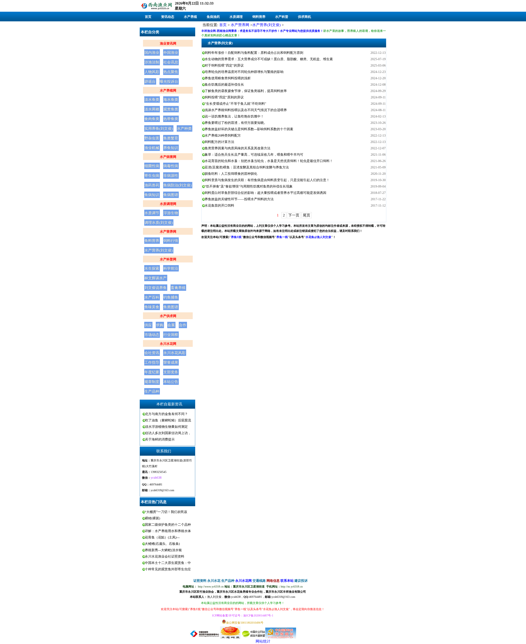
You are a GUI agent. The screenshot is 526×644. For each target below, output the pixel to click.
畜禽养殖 (178, 288)
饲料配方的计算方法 (219, 142)
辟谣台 (150, 81)
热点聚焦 (170, 72)
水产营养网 (168, 231)
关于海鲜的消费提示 (160, 439)
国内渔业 (151, 53)
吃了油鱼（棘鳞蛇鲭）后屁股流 (168, 420)
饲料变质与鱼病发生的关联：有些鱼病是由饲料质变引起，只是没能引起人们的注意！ (267, 180)
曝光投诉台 (169, 81)
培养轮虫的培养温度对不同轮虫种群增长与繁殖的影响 (244, 72)
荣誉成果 (170, 362)
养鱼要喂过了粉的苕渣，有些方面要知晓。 (236, 122)
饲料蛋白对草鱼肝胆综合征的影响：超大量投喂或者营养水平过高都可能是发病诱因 (265, 192)
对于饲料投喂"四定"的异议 (224, 65)
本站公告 (170, 382)
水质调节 (151, 213)
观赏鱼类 (170, 109)
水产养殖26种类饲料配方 (223, 135)
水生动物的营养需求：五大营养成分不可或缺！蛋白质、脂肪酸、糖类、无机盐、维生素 (269, 59)
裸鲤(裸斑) (152, 518)
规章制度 (151, 382)
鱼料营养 (151, 241)
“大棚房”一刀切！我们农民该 (166, 512)
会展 (171, 325)
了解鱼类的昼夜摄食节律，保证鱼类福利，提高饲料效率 (246, 91)
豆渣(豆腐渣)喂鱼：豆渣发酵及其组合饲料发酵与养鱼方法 (247, 167)
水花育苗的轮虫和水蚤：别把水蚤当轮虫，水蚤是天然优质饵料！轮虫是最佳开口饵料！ (269, 161)
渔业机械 (151, 148)
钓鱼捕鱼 (170, 297)
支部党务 (170, 372)
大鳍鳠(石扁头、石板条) (162, 543)
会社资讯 (151, 353)
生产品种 (151, 391)
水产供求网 (168, 316)
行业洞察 (170, 335)
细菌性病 (151, 166)
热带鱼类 (170, 119)
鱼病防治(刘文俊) (177, 185)
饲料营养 (258, 16)
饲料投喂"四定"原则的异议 (224, 97)
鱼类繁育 (170, 138)
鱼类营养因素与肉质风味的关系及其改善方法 (237, 148)
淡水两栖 (151, 109)
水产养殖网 (168, 90)
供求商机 (304, 16)
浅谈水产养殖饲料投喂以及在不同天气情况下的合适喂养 (246, 110)
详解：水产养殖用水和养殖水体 (168, 531)
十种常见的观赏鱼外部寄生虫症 (168, 569)
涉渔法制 (151, 62)
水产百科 (151, 297)
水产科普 (281, 16)
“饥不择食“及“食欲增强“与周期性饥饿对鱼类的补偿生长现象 (249, 186)
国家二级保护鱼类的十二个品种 (168, 524)
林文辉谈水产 (155, 278)
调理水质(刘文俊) (158, 223)
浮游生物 (170, 213)
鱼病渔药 (213, 16)
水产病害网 (168, 157)
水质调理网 (168, 204)
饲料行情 (170, 241)
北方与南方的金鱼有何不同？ (166, 414)
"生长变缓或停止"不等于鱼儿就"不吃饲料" (235, 103)
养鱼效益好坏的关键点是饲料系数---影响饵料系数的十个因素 (249, 129)
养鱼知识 (170, 148)
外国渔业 (170, 53)
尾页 (306, 215)
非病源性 (170, 176)
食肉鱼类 (151, 119)
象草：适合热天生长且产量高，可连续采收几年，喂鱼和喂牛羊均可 (254, 154)
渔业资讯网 (168, 43)
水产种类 (184, 128)
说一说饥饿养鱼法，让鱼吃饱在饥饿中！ (234, 116)
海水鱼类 (170, 100)
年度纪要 (151, 372)
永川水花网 (168, 343)
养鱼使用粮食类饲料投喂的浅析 (228, 78)
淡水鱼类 (151, 100)
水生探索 (151, 268)
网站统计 (263, 641)
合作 (182, 325)
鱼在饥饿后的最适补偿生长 (224, 84)
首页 (148, 16)
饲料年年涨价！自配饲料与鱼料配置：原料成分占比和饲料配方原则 (254, 52)
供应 (148, 325)
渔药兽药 (151, 185)
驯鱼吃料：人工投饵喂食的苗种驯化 (231, 173)
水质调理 (236, 16)
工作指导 (151, 362)
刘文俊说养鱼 (155, 288)
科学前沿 (170, 268)
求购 (159, 325)
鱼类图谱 (170, 307)
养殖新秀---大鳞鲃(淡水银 (163, 550)
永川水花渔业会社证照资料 (164, 556)
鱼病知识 (151, 195)
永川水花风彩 (174, 353)
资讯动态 (167, 16)
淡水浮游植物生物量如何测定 (166, 426)
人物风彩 (151, 72)
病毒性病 (170, 166)
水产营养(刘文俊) (158, 250)
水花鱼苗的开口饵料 (219, 205)
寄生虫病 (151, 176)
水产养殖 (190, 16)
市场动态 (151, 335)
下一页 (293, 215)
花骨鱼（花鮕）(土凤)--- (162, 537)
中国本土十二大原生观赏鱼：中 (168, 563)
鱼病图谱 (170, 195)
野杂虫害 (151, 138)
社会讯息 (170, 62)
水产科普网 (168, 259)
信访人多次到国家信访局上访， (168, 433)
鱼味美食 (151, 307)
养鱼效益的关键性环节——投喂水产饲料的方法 (239, 199)
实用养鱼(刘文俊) (158, 128)
